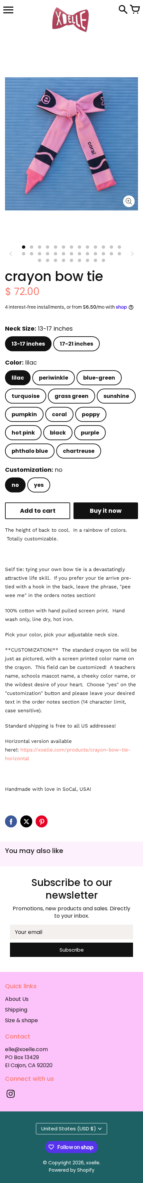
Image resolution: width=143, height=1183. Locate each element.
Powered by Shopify (71, 1170)
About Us (17, 999)
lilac (18, 378)
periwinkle (53, 378)
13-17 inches (28, 344)
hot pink (23, 433)
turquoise (26, 396)
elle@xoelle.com (26, 1049)
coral (59, 414)
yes (39, 485)
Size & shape (21, 1020)
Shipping (16, 1010)
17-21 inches (76, 344)
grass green (71, 396)
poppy (91, 414)
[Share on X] (26, 821)
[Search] (123, 10)
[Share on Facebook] (11, 821)
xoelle (92, 1162)
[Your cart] (135, 10)
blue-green (99, 378)
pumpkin (24, 414)
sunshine (116, 396)
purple (90, 433)
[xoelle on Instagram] (10, 1094)
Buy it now (106, 510)
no (15, 485)
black (58, 433)
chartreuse (78, 451)
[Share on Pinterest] (42, 821)
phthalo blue (30, 451)
